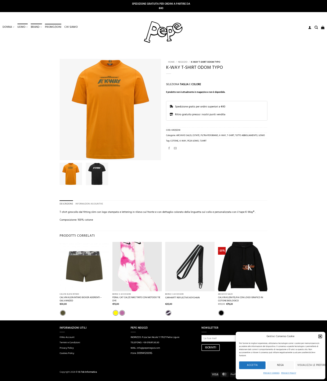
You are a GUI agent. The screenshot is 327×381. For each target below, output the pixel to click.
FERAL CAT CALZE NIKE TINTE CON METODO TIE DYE (136, 299)
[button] (320, 336)
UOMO (21, 27)
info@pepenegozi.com (148, 348)
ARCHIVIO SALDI (184, 135)
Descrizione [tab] (66, 203)
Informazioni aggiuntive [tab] (89, 203)
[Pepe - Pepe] (163, 32)
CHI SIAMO (71, 27)
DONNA (7, 27)
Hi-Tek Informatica (87, 372)
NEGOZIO (183, 62)
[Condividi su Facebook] (169, 148)
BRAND (35, 27)
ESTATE (196, 135)
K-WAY (222, 135)
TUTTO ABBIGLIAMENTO (246, 135)
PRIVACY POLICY (288, 373)
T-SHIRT (230, 135)
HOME (170, 62)
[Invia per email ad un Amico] (175, 148)
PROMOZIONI (53, 27)
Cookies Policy (67, 353)
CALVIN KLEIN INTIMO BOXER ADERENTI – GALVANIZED (81, 299)
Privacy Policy (67, 348)
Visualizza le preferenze (309, 365)
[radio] (62, 312)
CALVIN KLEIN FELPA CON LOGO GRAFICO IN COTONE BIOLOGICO (240, 299)
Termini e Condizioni (70, 342)
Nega (280, 365)
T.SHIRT (203, 140)
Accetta (252, 365)
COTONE (174, 140)
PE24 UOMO (193, 140)
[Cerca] (316, 27)
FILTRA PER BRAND (209, 135)
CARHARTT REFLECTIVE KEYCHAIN (182, 297)
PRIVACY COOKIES (271, 373)
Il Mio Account (67, 337)
